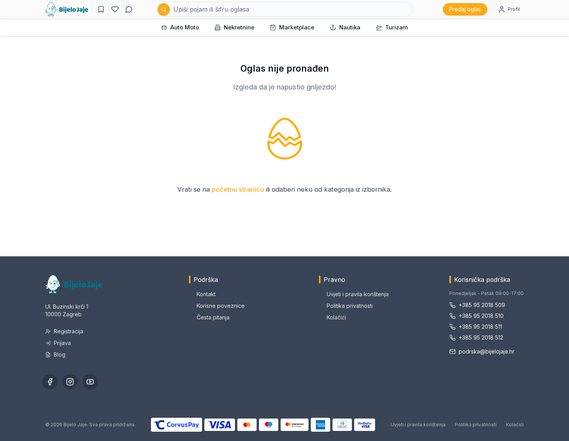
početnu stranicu (238, 189)
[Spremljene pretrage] (101, 9)
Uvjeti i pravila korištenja (358, 294)
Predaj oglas (465, 9)
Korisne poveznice (221, 305)
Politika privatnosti (350, 305)
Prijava (62, 343)
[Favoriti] (115, 9)
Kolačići (336, 317)
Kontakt (206, 294)
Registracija (68, 331)
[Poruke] (129, 9)
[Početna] (66, 9)
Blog (59, 354)
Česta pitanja (213, 317)
